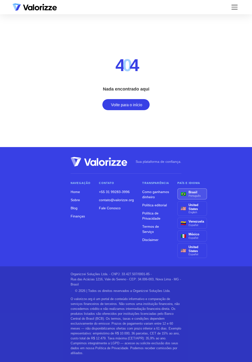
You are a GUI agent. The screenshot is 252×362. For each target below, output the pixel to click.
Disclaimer (150, 240)
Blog (74, 208)
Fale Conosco (110, 208)
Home (75, 192)
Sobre (75, 200)
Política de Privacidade (151, 215)
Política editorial (154, 205)
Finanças (78, 216)
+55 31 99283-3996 (114, 192)
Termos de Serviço (150, 229)
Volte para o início (126, 105)
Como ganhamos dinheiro (155, 194)
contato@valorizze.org (116, 200)
